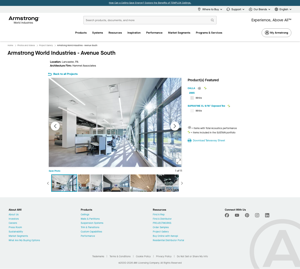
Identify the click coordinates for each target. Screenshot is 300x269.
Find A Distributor (162, 219)
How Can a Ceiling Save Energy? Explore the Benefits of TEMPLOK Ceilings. (150, 3)
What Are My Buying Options (24, 240)
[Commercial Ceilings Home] (24, 20)
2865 (192, 93)
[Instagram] (257, 215)
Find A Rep (159, 214)
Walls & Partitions (90, 219)
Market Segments (18, 236)
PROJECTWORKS (162, 223)
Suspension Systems (92, 223)
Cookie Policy (143, 256)
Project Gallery (161, 231)
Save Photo (54, 170)
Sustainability (16, 231)
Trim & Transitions (90, 227)
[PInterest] (247, 215)
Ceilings (85, 214)
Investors (14, 219)
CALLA (192, 88)
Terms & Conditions (120, 256)
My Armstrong (279, 32)
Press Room (15, 227)
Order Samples (161, 227)
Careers (13, 223)
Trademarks (98, 256)
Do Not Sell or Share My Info (192, 256)
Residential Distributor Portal (168, 240)
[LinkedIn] (267, 215)
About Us (14, 214)
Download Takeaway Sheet (209, 140)
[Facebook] (227, 215)
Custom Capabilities (91, 231)
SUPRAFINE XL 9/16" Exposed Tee (207, 106)
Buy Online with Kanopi (165, 236)
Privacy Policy (164, 256)
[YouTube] (237, 215)
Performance (88, 236)
